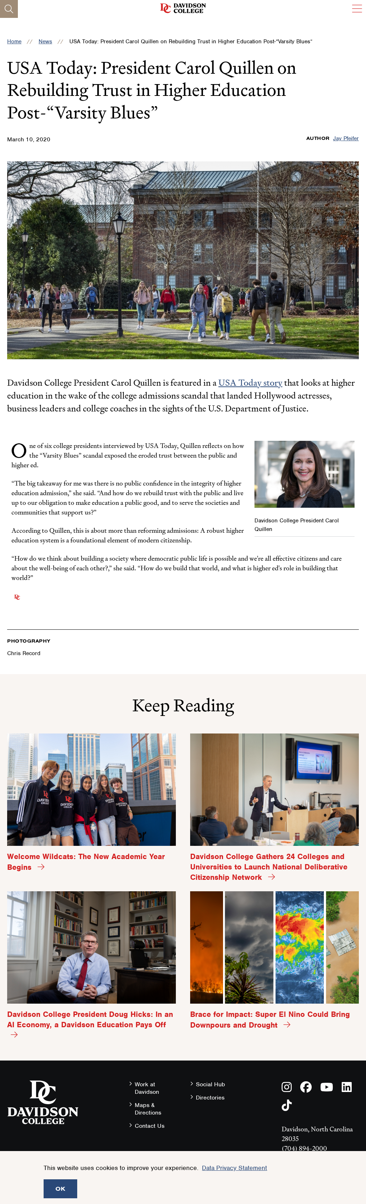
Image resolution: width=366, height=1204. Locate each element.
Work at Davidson (147, 1088)
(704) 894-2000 (304, 1148)
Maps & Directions (148, 1108)
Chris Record (23, 653)
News (45, 41)
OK (60, 1188)
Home (14, 41)
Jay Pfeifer (346, 138)
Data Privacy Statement (234, 1168)
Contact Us (149, 1126)
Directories (210, 1097)
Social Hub (210, 1084)
